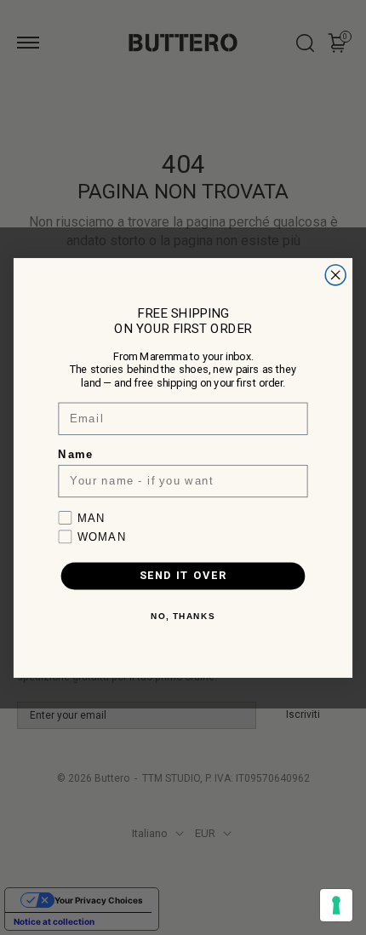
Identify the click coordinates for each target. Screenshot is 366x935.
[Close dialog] (335, 275)
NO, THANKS (183, 616)
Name (75, 454)
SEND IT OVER (183, 575)
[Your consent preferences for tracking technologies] (336, 905)
